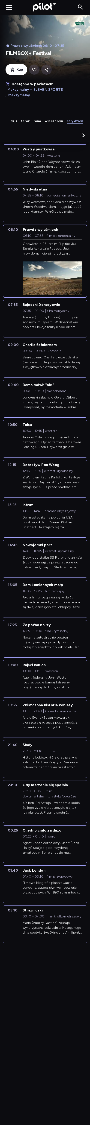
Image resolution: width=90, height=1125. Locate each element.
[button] (83, 135)
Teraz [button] (25, 121)
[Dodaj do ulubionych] (34, 69)
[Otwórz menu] (9, 7)
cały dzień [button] (75, 121)
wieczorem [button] (54, 121)
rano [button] (37, 121)
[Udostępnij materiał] (46, 69)
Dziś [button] (14, 121)
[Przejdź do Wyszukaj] (80, 7)
